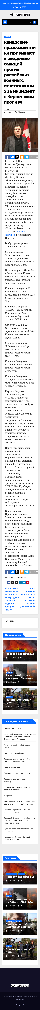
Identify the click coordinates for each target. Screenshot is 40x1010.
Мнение (18, 921)
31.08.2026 (12, 881)
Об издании (27, 1005)
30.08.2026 (12, 956)
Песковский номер (12, 767)
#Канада (21, 112)
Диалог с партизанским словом (17, 773)
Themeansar (20, 999)
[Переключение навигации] (18, 22)
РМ (8, 109)
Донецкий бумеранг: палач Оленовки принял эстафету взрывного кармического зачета (19, 820)
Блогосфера (10, 921)
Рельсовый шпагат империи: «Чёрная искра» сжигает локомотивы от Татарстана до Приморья (20, 736)
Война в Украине (11, 651)
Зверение (8, 796)
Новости (7, 36)
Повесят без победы (20, 653)
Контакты (11, 1005)
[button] (30, 22)
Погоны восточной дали (18, 701)
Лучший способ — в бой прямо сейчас (19, 926)
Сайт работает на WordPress (12, 996)
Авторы (18, 1005)
